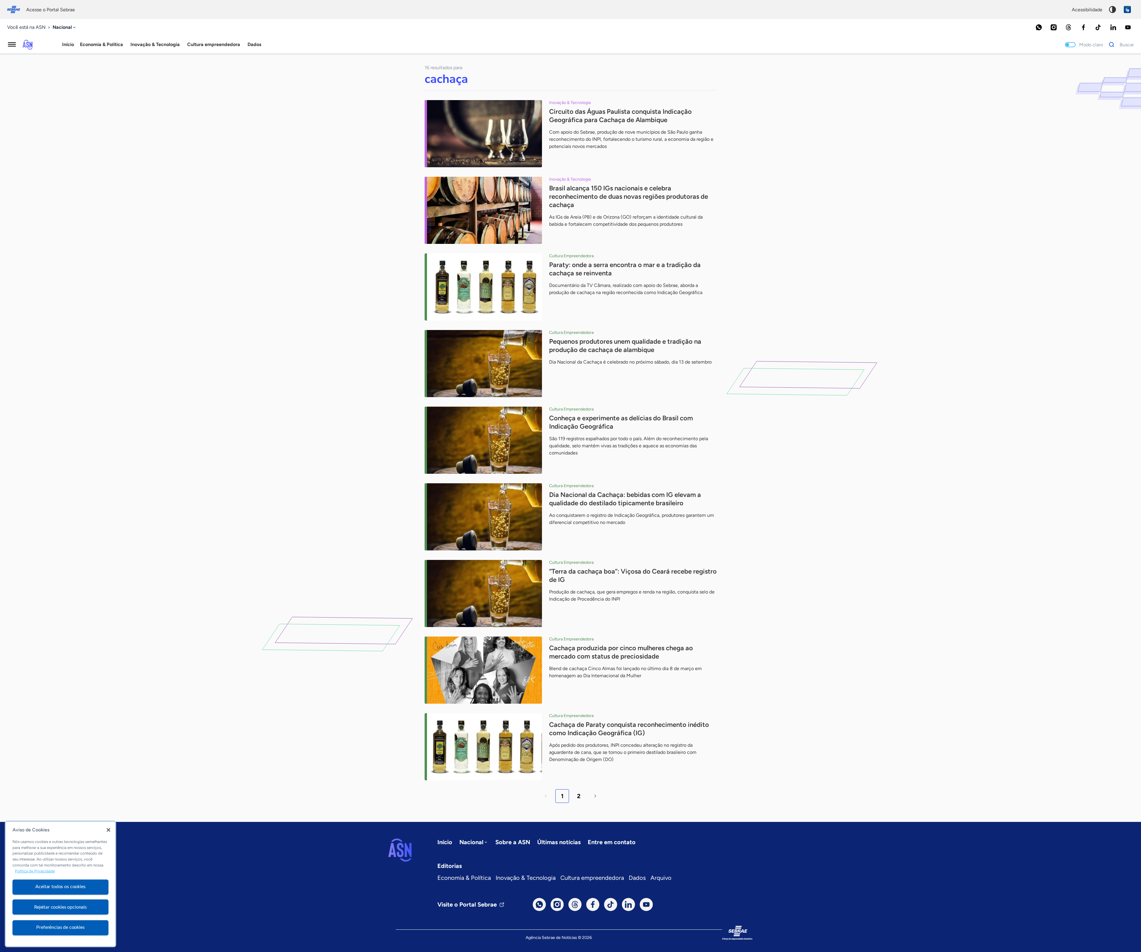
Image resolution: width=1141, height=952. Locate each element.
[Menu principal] (12, 44)
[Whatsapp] (1039, 27)
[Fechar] (108, 829)
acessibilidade (1087, 9)
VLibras (1127, 9)
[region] (60, 884)
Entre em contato (612, 842)
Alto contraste (1112, 9)
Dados (637, 877)
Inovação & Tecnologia (526, 877)
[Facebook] (1083, 27)
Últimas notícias (559, 842)
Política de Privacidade (35, 871)
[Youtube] (1128, 27)
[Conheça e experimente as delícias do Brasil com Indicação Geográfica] (483, 440)
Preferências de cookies (60, 927)
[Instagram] (1054, 27)
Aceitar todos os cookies (60, 886)
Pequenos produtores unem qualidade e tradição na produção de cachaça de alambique (625, 345)
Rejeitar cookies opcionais (60, 907)
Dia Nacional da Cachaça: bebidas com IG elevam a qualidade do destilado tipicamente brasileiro (625, 499)
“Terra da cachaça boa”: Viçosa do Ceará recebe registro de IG (633, 575)
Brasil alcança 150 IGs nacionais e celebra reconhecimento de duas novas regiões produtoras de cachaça (628, 196)
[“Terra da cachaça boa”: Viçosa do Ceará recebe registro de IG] (483, 593)
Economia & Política (464, 877)
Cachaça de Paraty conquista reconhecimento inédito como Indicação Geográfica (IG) (629, 729)
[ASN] (400, 850)
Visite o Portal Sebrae (467, 904)
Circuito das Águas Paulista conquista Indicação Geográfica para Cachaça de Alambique (620, 116)
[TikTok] (1098, 27)
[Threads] (1068, 27)
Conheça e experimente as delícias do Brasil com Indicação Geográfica (621, 422)
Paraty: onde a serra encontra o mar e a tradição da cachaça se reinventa (625, 269)
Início (68, 44)
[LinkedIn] (1113, 27)
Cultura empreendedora (592, 877)
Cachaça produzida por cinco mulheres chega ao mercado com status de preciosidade (621, 652)
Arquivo (661, 877)
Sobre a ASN (512, 842)
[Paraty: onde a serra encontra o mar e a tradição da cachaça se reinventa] (483, 287)
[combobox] (65, 27)
